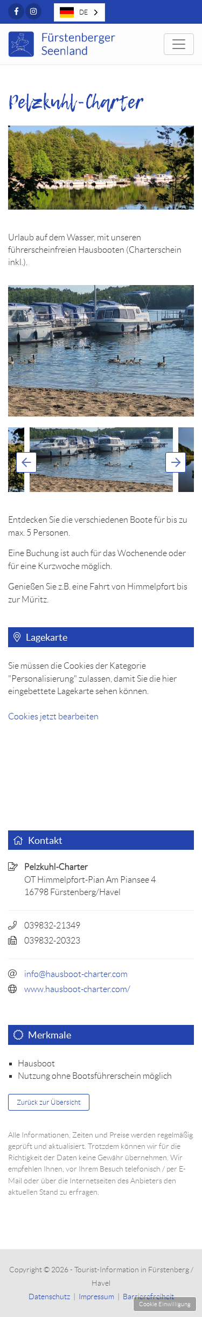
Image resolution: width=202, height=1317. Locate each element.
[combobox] (79, 12)
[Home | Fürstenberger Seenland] (63, 44)
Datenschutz (49, 1296)
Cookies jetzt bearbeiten (53, 716)
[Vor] (175, 462)
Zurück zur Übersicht (49, 1102)
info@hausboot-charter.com (76, 974)
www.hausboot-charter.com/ (77, 989)
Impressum (96, 1296)
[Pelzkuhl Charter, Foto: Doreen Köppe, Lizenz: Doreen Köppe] (101, 351)
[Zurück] (26, 462)
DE (83, 12)
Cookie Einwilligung (165, 1304)
